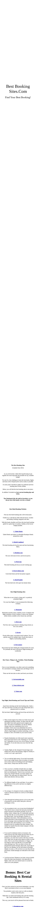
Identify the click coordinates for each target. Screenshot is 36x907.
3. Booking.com (18, 552)
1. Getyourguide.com (18, 679)
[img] (18, 227)
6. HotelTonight (18, 580)
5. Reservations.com (18, 571)
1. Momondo (18, 609)
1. (18, 531)
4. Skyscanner (18, 644)
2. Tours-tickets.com (18, 685)
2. (18, 542)
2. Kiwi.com (18, 622)
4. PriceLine (18, 562)
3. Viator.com (18, 691)
